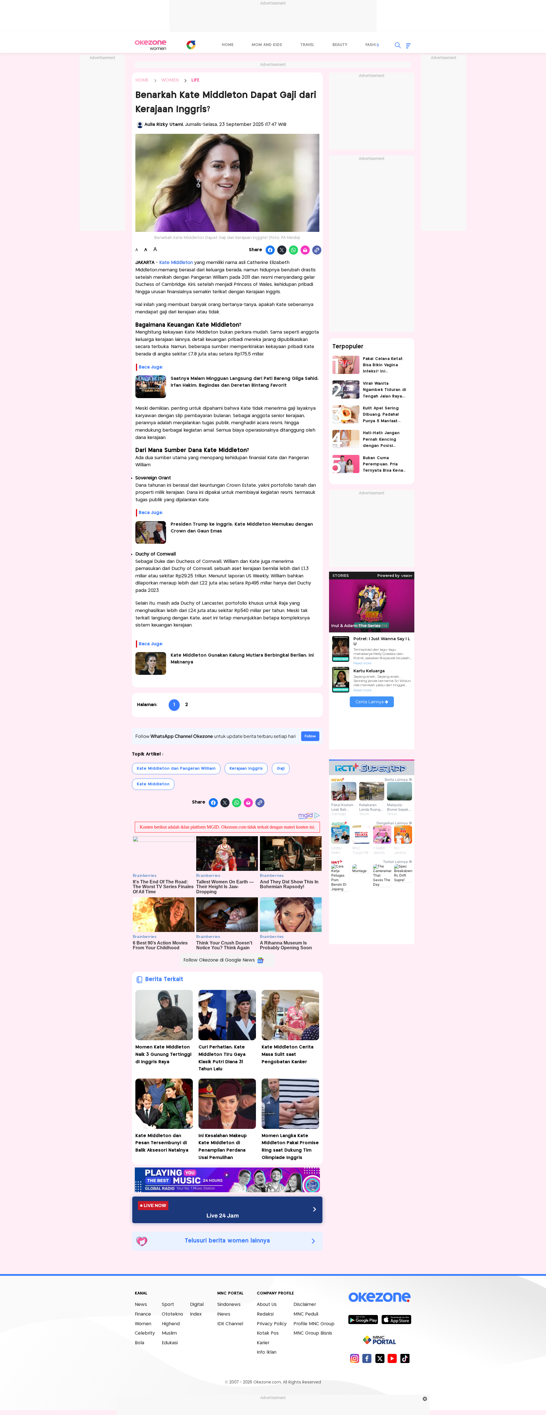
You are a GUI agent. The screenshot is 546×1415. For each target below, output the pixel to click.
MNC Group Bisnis (312, 1333)
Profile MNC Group (313, 1324)
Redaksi (265, 1314)
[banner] (227, 1190)
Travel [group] (307, 45)
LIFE (195, 80)
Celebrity (145, 1333)
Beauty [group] (339, 45)
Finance (143, 1314)
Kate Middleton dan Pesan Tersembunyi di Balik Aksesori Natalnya (161, 1143)
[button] (378, 45)
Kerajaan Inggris (246, 769)
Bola (139, 1343)
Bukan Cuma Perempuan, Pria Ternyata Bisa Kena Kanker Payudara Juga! (383, 465)
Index (196, 1314)
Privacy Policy (272, 1324)
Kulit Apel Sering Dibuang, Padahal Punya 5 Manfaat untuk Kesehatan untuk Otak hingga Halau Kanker (383, 415)
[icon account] (139, 124)
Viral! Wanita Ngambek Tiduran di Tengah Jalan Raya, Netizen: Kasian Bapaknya (384, 390)
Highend (171, 1324)
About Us (267, 1304)
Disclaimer (304, 1304)
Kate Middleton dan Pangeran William (176, 769)
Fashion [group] (373, 45)
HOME (141, 80)
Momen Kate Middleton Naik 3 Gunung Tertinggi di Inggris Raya (163, 1054)
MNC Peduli (305, 1314)
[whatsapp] (293, 250)
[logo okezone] (380, 1297)
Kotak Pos (268, 1333)
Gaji (281, 769)
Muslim (169, 1333)
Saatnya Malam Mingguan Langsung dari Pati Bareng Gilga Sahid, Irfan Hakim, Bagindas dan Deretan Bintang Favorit (244, 382)
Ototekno (172, 1314)
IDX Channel (230, 1324)
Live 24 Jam (222, 1215)
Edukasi (170, 1343)
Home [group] (227, 45)
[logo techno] (151, 45)
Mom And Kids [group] (267, 45)
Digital (197, 1304)
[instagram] (354, 1358)
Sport (168, 1304)
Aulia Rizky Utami (163, 124)
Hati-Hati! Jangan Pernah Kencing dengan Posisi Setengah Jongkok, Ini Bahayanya (383, 440)
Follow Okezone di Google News (219, 960)
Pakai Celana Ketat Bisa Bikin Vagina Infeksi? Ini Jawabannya (383, 366)
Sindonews (229, 1304)
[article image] (345, 365)
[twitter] (379, 1358)
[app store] (396, 1319)
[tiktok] (405, 1358)
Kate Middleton (153, 784)
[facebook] (367, 1358)
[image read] (150, 386)
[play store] (363, 1319)
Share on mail (305, 250)
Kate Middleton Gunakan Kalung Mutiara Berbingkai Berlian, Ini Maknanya (242, 658)
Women (143, 1324)
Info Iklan (266, 1352)
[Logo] (190, 44)
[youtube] (392, 1358)
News (141, 1304)
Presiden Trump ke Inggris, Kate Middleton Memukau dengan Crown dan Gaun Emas (242, 527)
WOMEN (170, 80)
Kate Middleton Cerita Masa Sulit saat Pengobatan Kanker (287, 1054)
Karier (263, 1343)
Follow (310, 736)
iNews (223, 1314)
